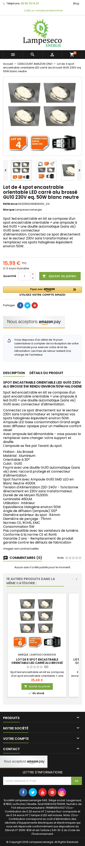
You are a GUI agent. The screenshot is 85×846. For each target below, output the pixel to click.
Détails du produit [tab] (46, 373)
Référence (10, 204)
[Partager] (20, 305)
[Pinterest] (35, 305)
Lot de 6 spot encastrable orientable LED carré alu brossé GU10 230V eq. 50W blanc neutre (37, 662)
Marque (8, 210)
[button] (42, 291)
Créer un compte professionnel (43, 10)
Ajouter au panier (59, 276)
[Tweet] (27, 305)
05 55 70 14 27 (30, 3)
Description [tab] (14, 373)
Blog (76, 3)
